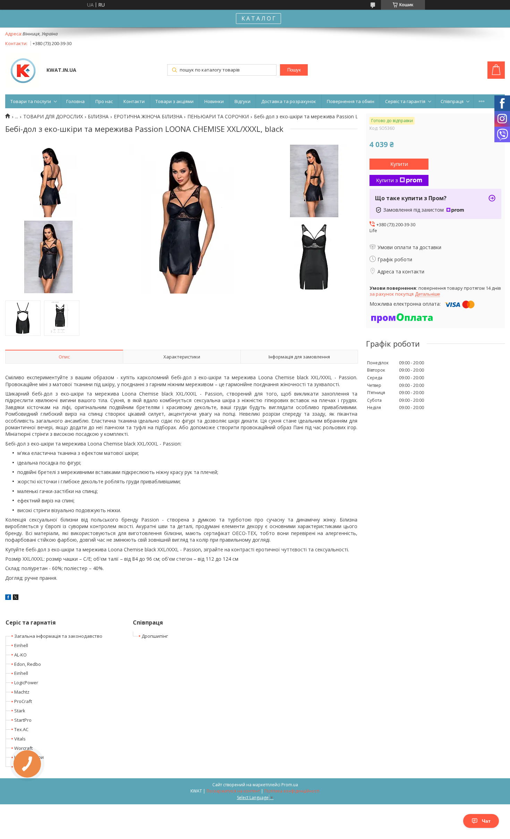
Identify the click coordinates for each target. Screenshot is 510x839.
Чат (486, 821)
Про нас (104, 101)
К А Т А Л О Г (258, 18)
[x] (15, 598)
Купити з (387, 180)
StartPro (23, 720)
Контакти (134, 101)
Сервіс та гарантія (405, 101)
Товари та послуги (30, 101)
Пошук (294, 70)
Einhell (21, 645)
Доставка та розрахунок (288, 101)
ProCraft (23, 701)
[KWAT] (22, 71)
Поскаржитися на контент (233, 791)
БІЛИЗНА (98, 116)
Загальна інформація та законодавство (58, 636)
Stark (19, 710)
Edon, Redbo (27, 664)
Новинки (214, 101)
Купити (399, 163)
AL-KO (20, 655)
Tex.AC (21, 729)
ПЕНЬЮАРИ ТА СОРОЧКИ (218, 116)
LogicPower (26, 682)
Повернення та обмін (350, 101)
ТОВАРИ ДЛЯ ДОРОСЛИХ (53, 116)
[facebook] (8, 598)
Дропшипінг (155, 636)
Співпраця (452, 101)
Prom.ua (289, 785)
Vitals (20, 739)
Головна (75, 101)
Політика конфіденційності (292, 791)
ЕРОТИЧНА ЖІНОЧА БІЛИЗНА (148, 116)
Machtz (21, 692)
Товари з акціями (174, 101)
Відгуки (242, 101)
